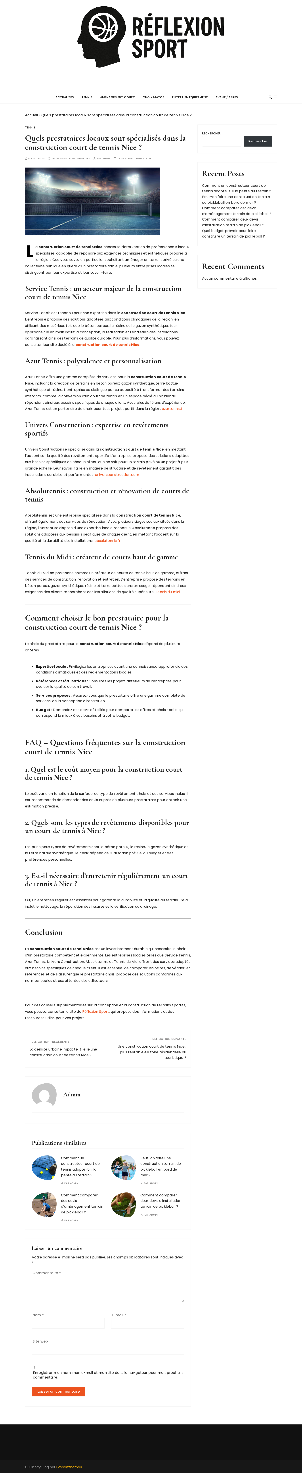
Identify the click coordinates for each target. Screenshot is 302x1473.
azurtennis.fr (173, 408)
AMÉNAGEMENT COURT (117, 97)
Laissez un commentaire (134, 158)
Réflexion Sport (95, 1011)
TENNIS (87, 97)
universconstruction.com (117, 474)
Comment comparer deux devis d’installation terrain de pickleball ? (160, 1201)
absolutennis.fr (107, 540)
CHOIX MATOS (154, 97)
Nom (38, 1315)
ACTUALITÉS (64, 97)
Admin (106, 158)
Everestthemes (69, 1467)
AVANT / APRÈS (227, 97)
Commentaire (46, 1272)
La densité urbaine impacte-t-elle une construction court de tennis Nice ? (63, 1052)
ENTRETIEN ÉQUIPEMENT (190, 97)
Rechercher (211, 133)
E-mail (119, 1315)
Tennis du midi (167, 591)
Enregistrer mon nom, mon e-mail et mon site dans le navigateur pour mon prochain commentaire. (108, 1375)
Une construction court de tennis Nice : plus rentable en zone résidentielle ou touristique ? (152, 1052)
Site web (40, 1341)
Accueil (31, 115)
